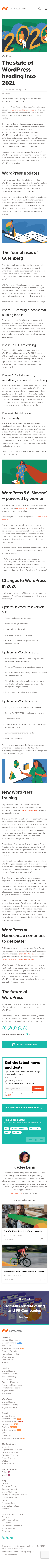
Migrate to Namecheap (12, 1385)
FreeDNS (6, 1363)
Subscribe (38, 1089)
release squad (22, 508)
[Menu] (46, 9)
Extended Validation (10, 1455)
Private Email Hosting (11, 1388)
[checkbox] (6, 1081)
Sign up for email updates (13, 1514)
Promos (5, 1517)
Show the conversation (26, 1044)
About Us (6, 1531)
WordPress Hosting (10, 1374)
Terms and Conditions (10, 1552)
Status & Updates (9, 1528)
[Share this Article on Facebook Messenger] (20, 1028)
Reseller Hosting (9, 1377)
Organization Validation (12, 1450)
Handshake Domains (13, 1348)
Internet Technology (10, 1506)
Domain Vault (10, 1424)
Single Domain (8, 1458)
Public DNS (7, 1436)
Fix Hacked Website (12, 1422)
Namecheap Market (10, 1354)
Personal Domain (9, 1351)
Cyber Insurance (11, 1430)
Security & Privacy (9, 1503)
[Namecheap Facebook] (3, 1537)
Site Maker (6, 1393)
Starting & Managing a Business (15, 1495)
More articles (16, 1193)
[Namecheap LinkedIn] (12, 1537)
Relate (6, 1472)
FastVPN (9, 1427)
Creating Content (9, 1489)
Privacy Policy (26, 1552)
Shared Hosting (8, 1371)
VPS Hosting (7, 1379)
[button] (39, 8)
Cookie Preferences (9, 1554)
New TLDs (6, 1346)
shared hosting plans (28, 954)
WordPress (6, 56)
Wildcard (6, 1461)
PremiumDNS (8, 1360)
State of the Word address (23, 110)
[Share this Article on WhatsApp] (25, 1028)
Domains (6, 1483)
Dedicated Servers (10, 1382)
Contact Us (7, 1523)
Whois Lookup (8, 1357)
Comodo (6, 1447)
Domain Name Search (11, 1340)
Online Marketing (9, 1492)
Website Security (11, 1419)
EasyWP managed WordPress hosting (18, 959)
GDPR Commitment (10, 1520)
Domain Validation (10, 1453)
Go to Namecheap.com (12, 1526)
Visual (5, 1475)
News (4, 1500)
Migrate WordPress (10, 1408)
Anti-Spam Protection (13, 1438)
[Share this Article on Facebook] (4, 1028)
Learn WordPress (29, 810)
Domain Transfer (12, 1343)
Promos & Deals (9, 1486)
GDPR (9, 1095)
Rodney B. (8, 1235)
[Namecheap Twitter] (8, 1537)
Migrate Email (8, 1391)
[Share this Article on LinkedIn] (15, 1028)
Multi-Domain (8, 1464)
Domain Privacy (9, 1416)
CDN (4, 1433)
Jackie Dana (9, 90)
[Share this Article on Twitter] (9, 1028)
